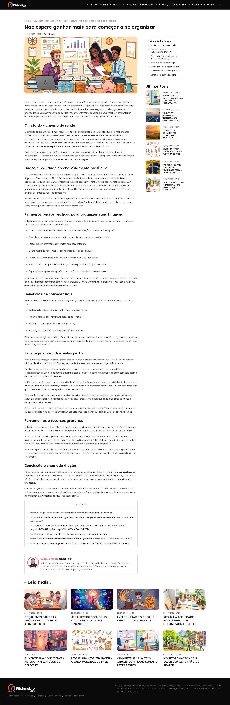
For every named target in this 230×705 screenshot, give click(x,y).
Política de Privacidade (74, 695)
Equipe (30, 695)
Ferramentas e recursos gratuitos (165, 71)
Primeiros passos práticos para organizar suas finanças (164, 57)
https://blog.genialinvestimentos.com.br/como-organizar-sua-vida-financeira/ (68, 534)
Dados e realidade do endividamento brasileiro (161, 50)
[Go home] (17, 4)
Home (27, 20)
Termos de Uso (54, 695)
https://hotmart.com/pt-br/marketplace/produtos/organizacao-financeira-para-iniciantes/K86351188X (81, 538)
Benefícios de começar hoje (163, 62)
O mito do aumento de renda (163, 45)
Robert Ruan (49, 34)
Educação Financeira (44, 20)
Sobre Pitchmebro (16, 695)
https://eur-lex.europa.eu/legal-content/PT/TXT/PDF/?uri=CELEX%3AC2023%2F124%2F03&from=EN (79, 543)
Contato (40, 695)
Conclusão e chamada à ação (163, 75)
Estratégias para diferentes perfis (165, 67)
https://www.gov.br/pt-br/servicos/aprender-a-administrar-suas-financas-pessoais (71, 512)
